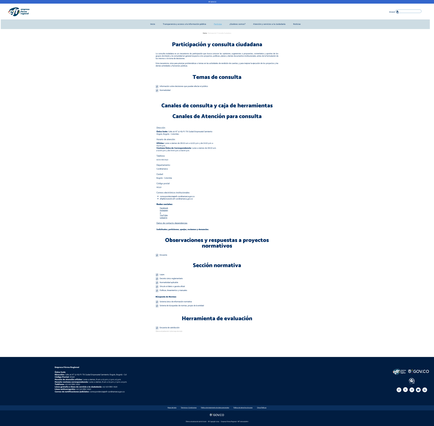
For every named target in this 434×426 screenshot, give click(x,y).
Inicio (152, 24)
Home (205, 33)
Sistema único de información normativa (176, 301)
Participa (218, 24)
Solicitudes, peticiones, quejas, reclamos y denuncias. (182, 229)
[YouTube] (418, 389)
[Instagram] (411, 389)
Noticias (297, 24)
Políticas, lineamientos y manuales (173, 290)
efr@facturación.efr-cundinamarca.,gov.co (176, 199)
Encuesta (163, 255)
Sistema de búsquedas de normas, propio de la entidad (182, 305)
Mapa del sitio (172, 407)
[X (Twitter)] (405, 389)
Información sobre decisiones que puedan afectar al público (184, 86)
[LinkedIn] (424, 389)
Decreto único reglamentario (171, 278)
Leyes (162, 274)
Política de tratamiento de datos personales (215, 407)
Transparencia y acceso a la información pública (184, 24)
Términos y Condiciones (189, 407)
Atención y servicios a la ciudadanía (269, 24)
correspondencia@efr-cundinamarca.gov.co (177, 196)
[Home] (18, 11)
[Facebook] (399, 389)
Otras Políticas (261, 407)
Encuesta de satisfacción (169, 327)
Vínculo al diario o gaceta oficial (172, 286)
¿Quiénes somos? (237, 24)
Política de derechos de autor (243, 407)
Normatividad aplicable (169, 282)
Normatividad (165, 90)
